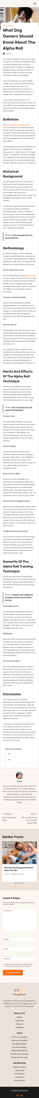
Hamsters (19, 1024)
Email (6, 949)
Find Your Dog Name (19, 1037)
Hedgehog (19, 1027)
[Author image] (4, 54)
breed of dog (31, 275)
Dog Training (7, 25)
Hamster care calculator (19, 1054)
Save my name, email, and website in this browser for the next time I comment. (19, 965)
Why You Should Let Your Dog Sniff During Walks (29, 818)
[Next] (33, 861)
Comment (8, 911)
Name (7, 939)
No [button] (9, 760)
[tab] (15, 883)
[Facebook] (17, 1095)
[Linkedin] (21, 1095)
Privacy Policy (19, 1081)
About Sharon (19, 1074)
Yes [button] (9, 754)
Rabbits (19, 1017)
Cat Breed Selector (19, 1047)
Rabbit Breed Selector (19, 1051)
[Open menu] (35, 3)
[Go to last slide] (5, 861)
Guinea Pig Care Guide (19, 1057)
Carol (9, 54)
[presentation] (19, 852)
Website (7, 959)
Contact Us (19, 1077)
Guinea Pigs (19, 1021)
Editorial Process (19, 1067)
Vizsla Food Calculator (19, 1040)
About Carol (19, 1070)
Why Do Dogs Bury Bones (9, 817)
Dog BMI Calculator (19, 1044)
